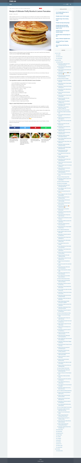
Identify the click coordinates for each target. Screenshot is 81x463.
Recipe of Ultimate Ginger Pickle (63, 176)
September (60, 433)
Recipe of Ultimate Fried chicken (63, 181)
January (59, 58)
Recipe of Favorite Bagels (62, 183)
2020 (58, 60)
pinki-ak (12, 1)
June (59, 438)
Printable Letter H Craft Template (62, 16)
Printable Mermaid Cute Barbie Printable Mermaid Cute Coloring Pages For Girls (62, 27)
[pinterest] (35, 128)
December (60, 450)
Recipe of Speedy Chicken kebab (63, 368)
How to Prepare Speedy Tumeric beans (64, 407)
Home (10, 4)
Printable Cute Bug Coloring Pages (62, 22)
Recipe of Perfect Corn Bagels (63, 78)
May (59, 440)
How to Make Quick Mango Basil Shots (65, 390)
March (59, 443)
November (60, 429)
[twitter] (25, 128)
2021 (58, 53)
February (59, 56)
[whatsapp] (46, 128)
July (59, 436)
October (59, 431)
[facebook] (14, 128)
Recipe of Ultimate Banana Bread (64, 278)
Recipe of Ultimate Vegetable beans (63, 38)
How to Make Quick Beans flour (63, 229)
